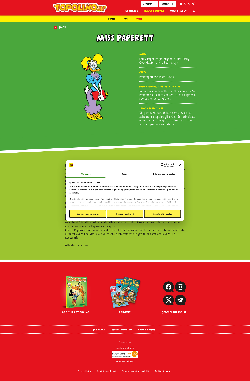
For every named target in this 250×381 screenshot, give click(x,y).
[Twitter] (168, 304)
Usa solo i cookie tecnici (88, 214)
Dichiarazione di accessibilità (135, 371)
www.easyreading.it (125, 361)
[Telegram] (180, 304)
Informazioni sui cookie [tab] (164, 174)
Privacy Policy (84, 371)
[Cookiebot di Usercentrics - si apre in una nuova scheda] (162, 165)
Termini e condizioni (106, 371)
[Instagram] (180, 290)
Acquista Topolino (75, 312)
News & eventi (178, 11)
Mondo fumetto (154, 11)
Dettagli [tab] (125, 174)
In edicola (131, 11)
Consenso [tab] (86, 174)
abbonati (166, 4)
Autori (111, 19)
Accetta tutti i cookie (162, 214)
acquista (148, 4)
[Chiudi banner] (180, 165)
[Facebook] (168, 290)
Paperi (139, 19)
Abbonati (124, 312)
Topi (125, 19)
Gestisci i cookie (123, 214)
